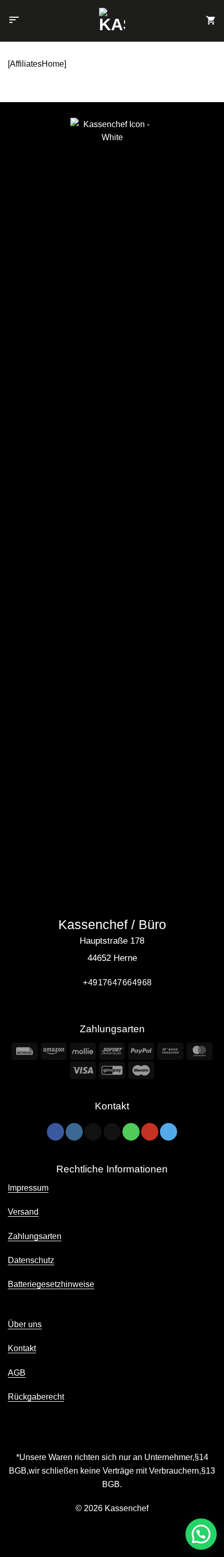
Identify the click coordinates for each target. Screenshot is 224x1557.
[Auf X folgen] (93, 1132)
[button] (14, 20)
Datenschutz (31, 1260)
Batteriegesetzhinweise (51, 1284)
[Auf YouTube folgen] (149, 1132)
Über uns (25, 1324)
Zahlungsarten (34, 1236)
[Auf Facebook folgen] (55, 1132)
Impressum (28, 1187)
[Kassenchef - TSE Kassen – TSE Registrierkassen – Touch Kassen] (112, 21)
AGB (17, 1372)
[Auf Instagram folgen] (74, 1132)
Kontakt (22, 1348)
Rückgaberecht (36, 1396)
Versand (23, 1211)
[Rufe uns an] (131, 1132)
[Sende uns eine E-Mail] (112, 1132)
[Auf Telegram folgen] (168, 1132)
